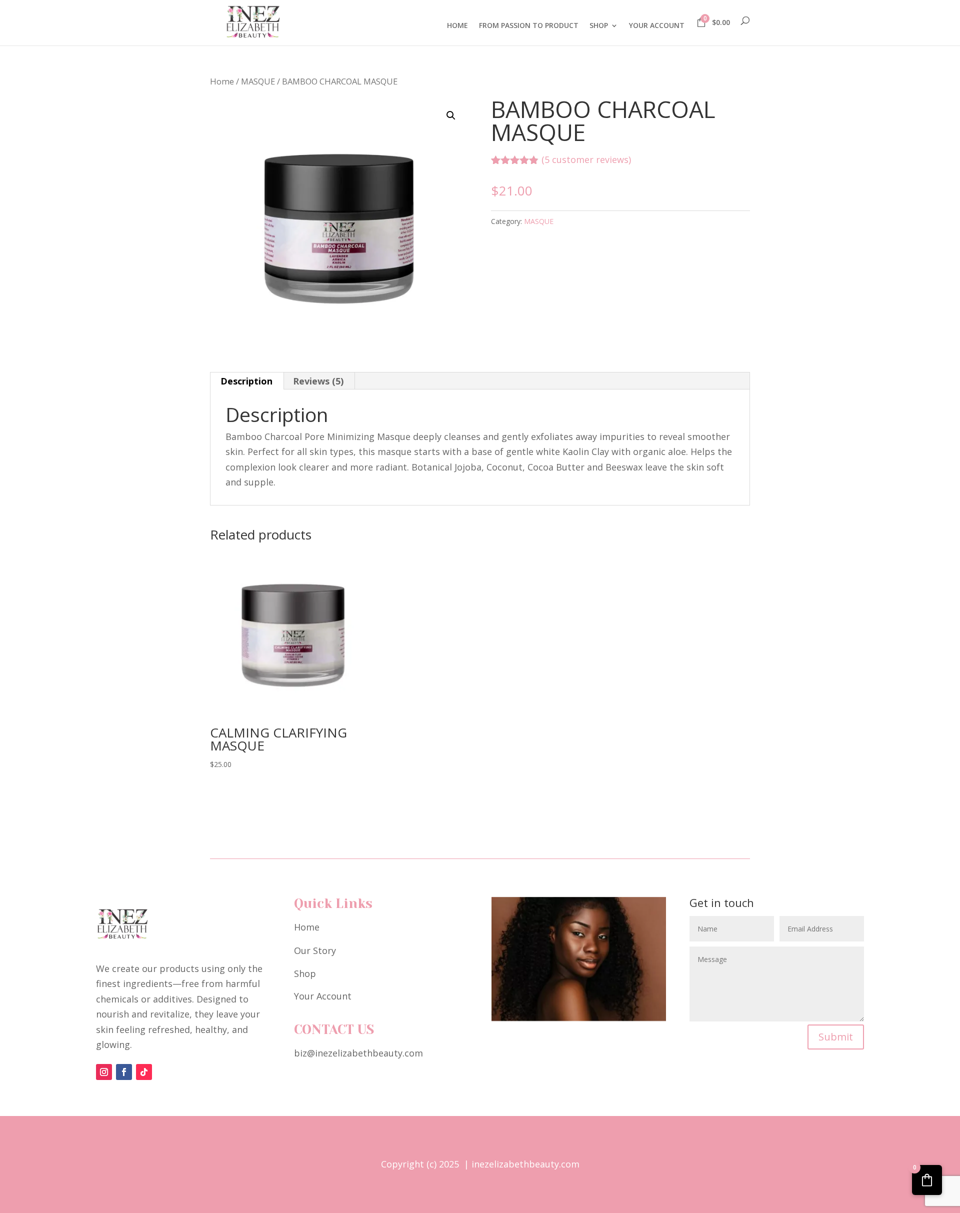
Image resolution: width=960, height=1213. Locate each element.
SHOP (599, 26)
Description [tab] (246, 381)
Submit (835, 1037)
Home (222, 81)
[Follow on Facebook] (124, 1072)
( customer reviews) (586, 160)
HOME (457, 26)
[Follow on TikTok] (144, 1072)
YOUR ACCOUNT (656, 26)
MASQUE (258, 81)
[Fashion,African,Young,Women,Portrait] (579, 1018)
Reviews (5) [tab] (318, 381)
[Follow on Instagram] (104, 1072)
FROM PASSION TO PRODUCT (528, 26)
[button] (451, 115)
